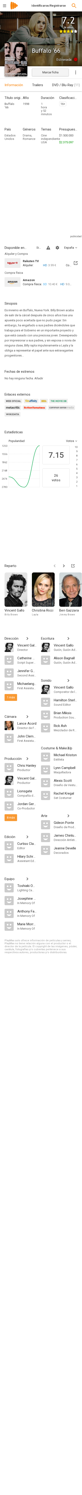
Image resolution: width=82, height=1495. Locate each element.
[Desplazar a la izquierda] (54, 565)
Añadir (38, 378)
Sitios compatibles (38, 247)
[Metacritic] (14, 410)
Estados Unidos (10, 137)
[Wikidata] (13, 417)
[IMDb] (44, 403)
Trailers (37, 85)
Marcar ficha (50, 72)
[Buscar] (74, 5)
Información (14, 85)
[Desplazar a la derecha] (63, 565)
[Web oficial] (14, 403)
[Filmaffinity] (32, 403)
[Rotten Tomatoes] (35, 410)
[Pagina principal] (14, 8)
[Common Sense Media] (62, 410)
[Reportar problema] (48, 247)
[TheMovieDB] (59, 403)
